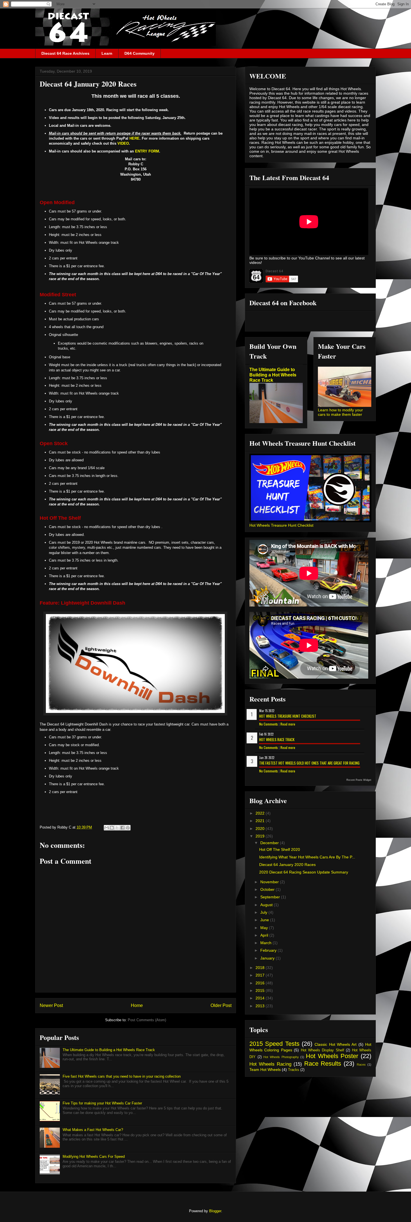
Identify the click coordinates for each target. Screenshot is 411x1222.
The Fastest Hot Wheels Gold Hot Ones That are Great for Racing (309, 763)
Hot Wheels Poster (332, 1055)
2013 (261, 1006)
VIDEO (123, 143)
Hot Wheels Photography (281, 1057)
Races (361, 1064)
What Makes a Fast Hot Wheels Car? (93, 1130)
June (265, 920)
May (264, 927)
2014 (261, 998)
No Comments (268, 724)
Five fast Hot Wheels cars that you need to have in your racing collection (122, 1076)
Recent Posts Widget (358, 780)
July (264, 912)
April (264, 935)
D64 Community (139, 53)
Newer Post (51, 1005)
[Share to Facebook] (122, 827)
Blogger (215, 1211)
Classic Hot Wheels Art (335, 1044)
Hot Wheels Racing (270, 1064)
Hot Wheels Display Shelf (322, 1050)
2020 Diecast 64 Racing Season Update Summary (303, 872)
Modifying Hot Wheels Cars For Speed (94, 1156)
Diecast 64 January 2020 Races (287, 864)
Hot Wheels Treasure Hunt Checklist (281, 525)
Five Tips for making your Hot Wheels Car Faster (102, 1103)
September (270, 897)
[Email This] (106, 827)
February (269, 950)
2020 (261, 828)
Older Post (221, 1005)
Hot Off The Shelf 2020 (279, 849)
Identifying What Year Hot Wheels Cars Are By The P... (307, 857)
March (266, 943)
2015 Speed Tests (274, 1043)
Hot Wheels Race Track (276, 739)
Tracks (293, 1070)
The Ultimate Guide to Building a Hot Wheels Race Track (109, 1050)
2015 (261, 990)
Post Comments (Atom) (147, 1020)
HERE (134, 138)
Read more (287, 724)
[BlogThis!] (112, 827)
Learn (106, 53)
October (268, 889)
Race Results (322, 1063)
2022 (261, 813)
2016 (261, 983)
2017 (261, 975)
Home (137, 1005)
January (268, 958)
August (267, 905)
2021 (261, 820)
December (270, 843)
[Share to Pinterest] (128, 827)
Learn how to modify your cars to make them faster (340, 412)
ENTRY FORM (147, 151)
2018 (261, 967)
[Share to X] (117, 827)
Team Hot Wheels (265, 1069)
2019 (261, 836)
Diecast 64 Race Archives (65, 53)
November (270, 882)
